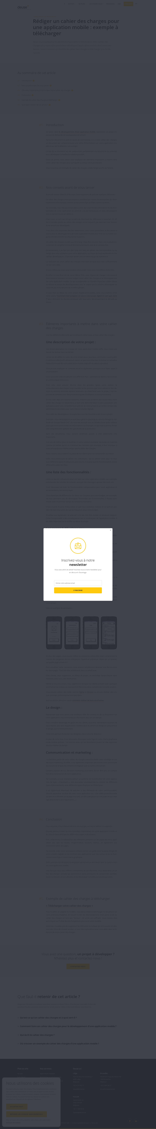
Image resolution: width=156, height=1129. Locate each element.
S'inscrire (78, 590)
